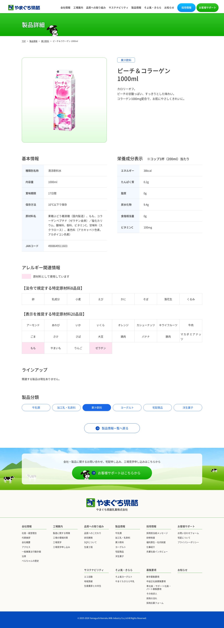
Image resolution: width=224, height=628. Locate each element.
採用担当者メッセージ (157, 533)
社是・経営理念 (29, 533)
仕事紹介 (150, 546)
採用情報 (186, 7)
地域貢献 (88, 581)
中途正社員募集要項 (156, 581)
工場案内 (78, 7)
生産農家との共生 (92, 585)
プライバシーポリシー (188, 542)
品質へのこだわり (92, 533)
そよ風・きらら (152, 7)
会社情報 (65, 7)
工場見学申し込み (61, 546)
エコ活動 (88, 576)
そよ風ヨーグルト (123, 576)
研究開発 (88, 537)
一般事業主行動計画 (31, 551)
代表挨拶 (26, 537)
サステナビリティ (118, 7)
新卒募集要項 (152, 576)
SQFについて (90, 542)
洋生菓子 (188, 407)
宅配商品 (157, 407)
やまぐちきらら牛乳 (124, 581)
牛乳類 (36, 407)
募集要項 (151, 570)
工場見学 (57, 542)
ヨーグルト (127, 407)
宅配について (184, 537)
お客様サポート (207, 7)
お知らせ (169, 7)
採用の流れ (151, 598)
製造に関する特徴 (61, 533)
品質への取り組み (96, 7)
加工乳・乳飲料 (66, 407)
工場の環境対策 (60, 537)
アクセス (26, 546)
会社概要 (26, 542)
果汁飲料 (97, 407)
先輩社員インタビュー (157, 551)
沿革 (24, 556)
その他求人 (151, 593)
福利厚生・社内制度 (156, 542)
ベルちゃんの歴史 (30, 560)
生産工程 (88, 546)
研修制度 (150, 537)
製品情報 (136, 7)
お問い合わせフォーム (188, 533)
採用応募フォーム (154, 602)
